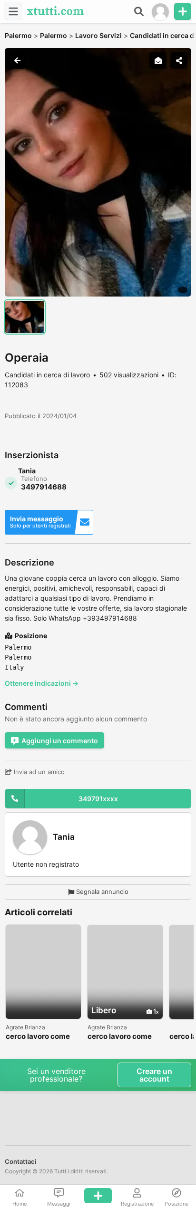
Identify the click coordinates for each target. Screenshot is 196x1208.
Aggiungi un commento (59, 741)
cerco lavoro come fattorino (38, 1037)
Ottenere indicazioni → (41, 683)
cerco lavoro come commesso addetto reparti (121, 1037)
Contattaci (20, 1161)
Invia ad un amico (38, 772)
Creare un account (154, 1074)
